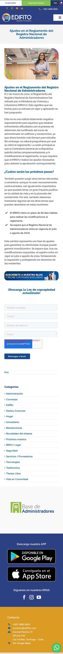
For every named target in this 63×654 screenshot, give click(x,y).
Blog (6, 372)
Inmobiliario (12, 422)
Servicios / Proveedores (19, 456)
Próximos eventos (16, 439)
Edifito (9, 404)
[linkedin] (22, 8)
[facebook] (7, 8)
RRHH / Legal (13, 444)
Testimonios (13, 467)
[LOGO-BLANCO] (17, 14)
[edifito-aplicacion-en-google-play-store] (31, 540)
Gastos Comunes (15, 410)
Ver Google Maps (22, 633)
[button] (56, 647)
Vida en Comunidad (17, 479)
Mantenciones (14, 427)
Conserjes (12, 399)
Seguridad (12, 450)
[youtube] (17, 8)
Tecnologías (13, 462)
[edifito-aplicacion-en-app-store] (31, 558)
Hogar (9, 416)
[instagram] (12, 8)
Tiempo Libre (13, 473)
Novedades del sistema (19, 433)
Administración (14, 393)
